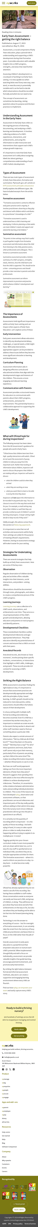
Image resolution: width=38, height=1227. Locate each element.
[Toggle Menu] (3, 3)
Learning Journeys (10, 606)
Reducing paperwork (22, 525)
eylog (18, 795)
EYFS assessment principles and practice (18, 186)
